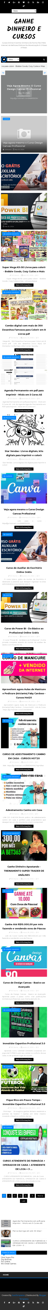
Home (6, 1275)
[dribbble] (28, 2)
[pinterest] (19, 2)
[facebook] (4, 2)
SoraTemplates (18, 1295)
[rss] (33, 2)
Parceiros (8, 1253)
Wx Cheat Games (8, 1264)
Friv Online (5, 1261)
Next (40, 1196)
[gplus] (14, 2)
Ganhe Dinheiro (12, 234)
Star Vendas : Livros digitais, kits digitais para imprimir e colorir (24, 86)
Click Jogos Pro (7, 1257)
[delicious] (23, 6)
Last (23, 1201)
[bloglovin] (23, 2)
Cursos (6, 119)
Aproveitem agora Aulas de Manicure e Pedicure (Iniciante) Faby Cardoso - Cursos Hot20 (24, 693)
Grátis (8, 534)
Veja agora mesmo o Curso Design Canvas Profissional (23, 144)
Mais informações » (24, 285)
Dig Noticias (6, 1259)
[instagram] (43, 2)
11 (32, 1196)
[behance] (38, 2)
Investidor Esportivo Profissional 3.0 (24, 1043)
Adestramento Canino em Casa (24, 810)
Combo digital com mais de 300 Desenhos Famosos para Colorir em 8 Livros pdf (24, 329)
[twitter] (9, 2)
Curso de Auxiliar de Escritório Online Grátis (20, 185)
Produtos (10, 418)
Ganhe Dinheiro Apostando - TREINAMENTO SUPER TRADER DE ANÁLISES (24, 870)
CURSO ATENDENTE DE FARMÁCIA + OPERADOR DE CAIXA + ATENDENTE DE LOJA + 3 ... (24, 1165)
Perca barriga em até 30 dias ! (27, 1231)
